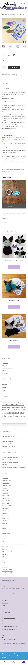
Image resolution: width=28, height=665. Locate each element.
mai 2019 (5, 526)
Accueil (5, 14)
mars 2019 (5, 528)
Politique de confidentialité (9, 639)
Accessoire (9, 76)
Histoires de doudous (8, 368)
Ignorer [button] (4, 657)
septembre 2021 (7, 485)
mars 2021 (5, 493)
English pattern (11, 407)
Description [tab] (5, 83)
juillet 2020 (5, 508)
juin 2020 (5, 510)
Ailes (15, 402)
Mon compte (4, 662)
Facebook (5, 603)
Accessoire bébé (16, 76)
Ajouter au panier (14, 67)
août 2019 (5, 523)
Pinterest (4, 222)
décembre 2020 (6, 500)
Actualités (5, 363)
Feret (4, 464)
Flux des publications (7, 569)
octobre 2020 (6, 503)
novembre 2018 (6, 533)
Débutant (23, 76)
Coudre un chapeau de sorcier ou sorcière (12, 439)
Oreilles (21, 407)
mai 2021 (5, 488)
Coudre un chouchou (8, 441)
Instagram (4, 218)
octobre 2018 (6, 536)
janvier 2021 (6, 498)
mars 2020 (5, 515)
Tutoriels (5, 373)
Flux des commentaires (7, 571)
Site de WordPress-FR (7, 572)
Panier (21, 661)
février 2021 (6, 495)
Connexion (4, 567)
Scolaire (20, 409)
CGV (3, 637)
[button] (24, 20)
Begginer (18, 402)
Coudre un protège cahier (9, 444)
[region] (14, 194)
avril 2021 (5, 490)
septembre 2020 (7, 505)
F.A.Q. (3, 635)
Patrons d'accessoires (13, 14)
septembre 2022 (7, 480)
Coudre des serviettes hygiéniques (17, 467)
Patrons (5, 370)
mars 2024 (5, 478)
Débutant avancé (17, 404)
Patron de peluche (12, 409)
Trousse (10, 416)
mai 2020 (5, 513)
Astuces (5, 365)
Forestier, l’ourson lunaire (9, 446)
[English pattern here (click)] (9, 101)
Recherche (14, 662)
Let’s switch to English (8, 436)
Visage (15, 416)
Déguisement (4, 407)
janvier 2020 (6, 520)
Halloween (17, 407)
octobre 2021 (6, 483)
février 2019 (6, 531)
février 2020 (6, 518)
